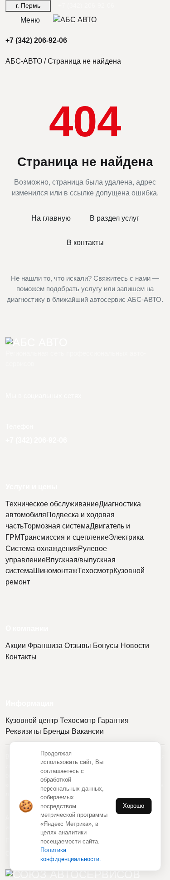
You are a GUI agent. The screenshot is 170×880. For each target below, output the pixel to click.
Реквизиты (23, 731)
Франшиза (45, 645)
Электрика (126, 537)
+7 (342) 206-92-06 (86, 5)
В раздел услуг (114, 218)
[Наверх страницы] (85, 342)
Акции (15, 645)
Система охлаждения (41, 548)
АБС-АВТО (23, 61)
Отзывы (77, 645)
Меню (30, 20)
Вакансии (88, 731)
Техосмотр (95, 570)
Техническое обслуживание (52, 504)
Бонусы (106, 645)
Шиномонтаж (55, 570)
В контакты (85, 242)
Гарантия (113, 720)
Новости (135, 645)
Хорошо (133, 805)
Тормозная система (57, 526)
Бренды (56, 731)
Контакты (21, 657)
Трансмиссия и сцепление (64, 537)
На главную (51, 218)
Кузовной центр (31, 720)
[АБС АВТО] (75, 20)
